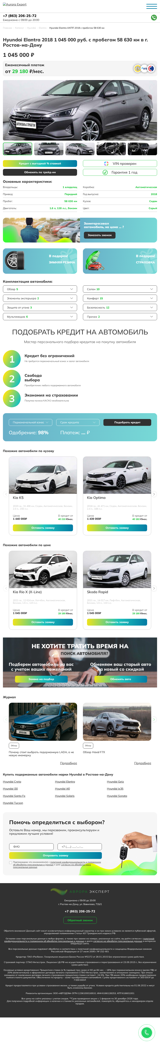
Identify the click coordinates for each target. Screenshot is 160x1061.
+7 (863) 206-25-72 (19, 16)
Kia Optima (96, 498)
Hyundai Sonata (117, 795)
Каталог (19, 28)
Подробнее (68, 763)
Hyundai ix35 (115, 788)
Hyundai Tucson (13, 802)
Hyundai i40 (62, 788)
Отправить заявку (55, 855)
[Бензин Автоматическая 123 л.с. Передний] (43, 569)
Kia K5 (18, 498)
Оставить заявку (43, 528)
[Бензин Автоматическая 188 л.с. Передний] (117, 475)
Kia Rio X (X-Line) (27, 592)
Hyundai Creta (12, 781)
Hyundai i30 (10, 788)
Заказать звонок (100, 235)
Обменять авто (120, 679)
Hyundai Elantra (65, 781)
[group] (80, 110)
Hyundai (31, 28)
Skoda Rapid (97, 592)
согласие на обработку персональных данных (117, 941)
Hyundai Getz (115, 781)
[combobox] (30, 422)
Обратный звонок (80, 920)
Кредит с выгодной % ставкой (40, 163)
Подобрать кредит (127, 422)
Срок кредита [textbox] (69, 422)
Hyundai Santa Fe (14, 795)
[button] (152, 110)
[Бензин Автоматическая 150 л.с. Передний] (43, 475)
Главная (7, 28)
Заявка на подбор (41, 679)
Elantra (42, 28)
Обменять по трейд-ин (40, 172)
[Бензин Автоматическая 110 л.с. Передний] (117, 569)
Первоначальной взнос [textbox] (28, 422)
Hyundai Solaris (65, 795)
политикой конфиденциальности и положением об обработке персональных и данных (57, 863)
